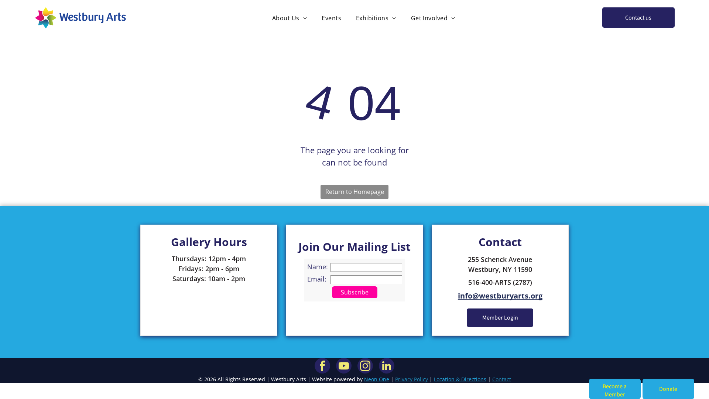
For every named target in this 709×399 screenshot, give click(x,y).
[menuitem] (289, 17)
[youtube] (344, 366)
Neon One (376, 379)
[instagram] (365, 366)
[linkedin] (386, 366)
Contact (501, 379)
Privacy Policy (411, 379)
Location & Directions (460, 379)
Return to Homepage (354, 192)
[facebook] (322, 366)
